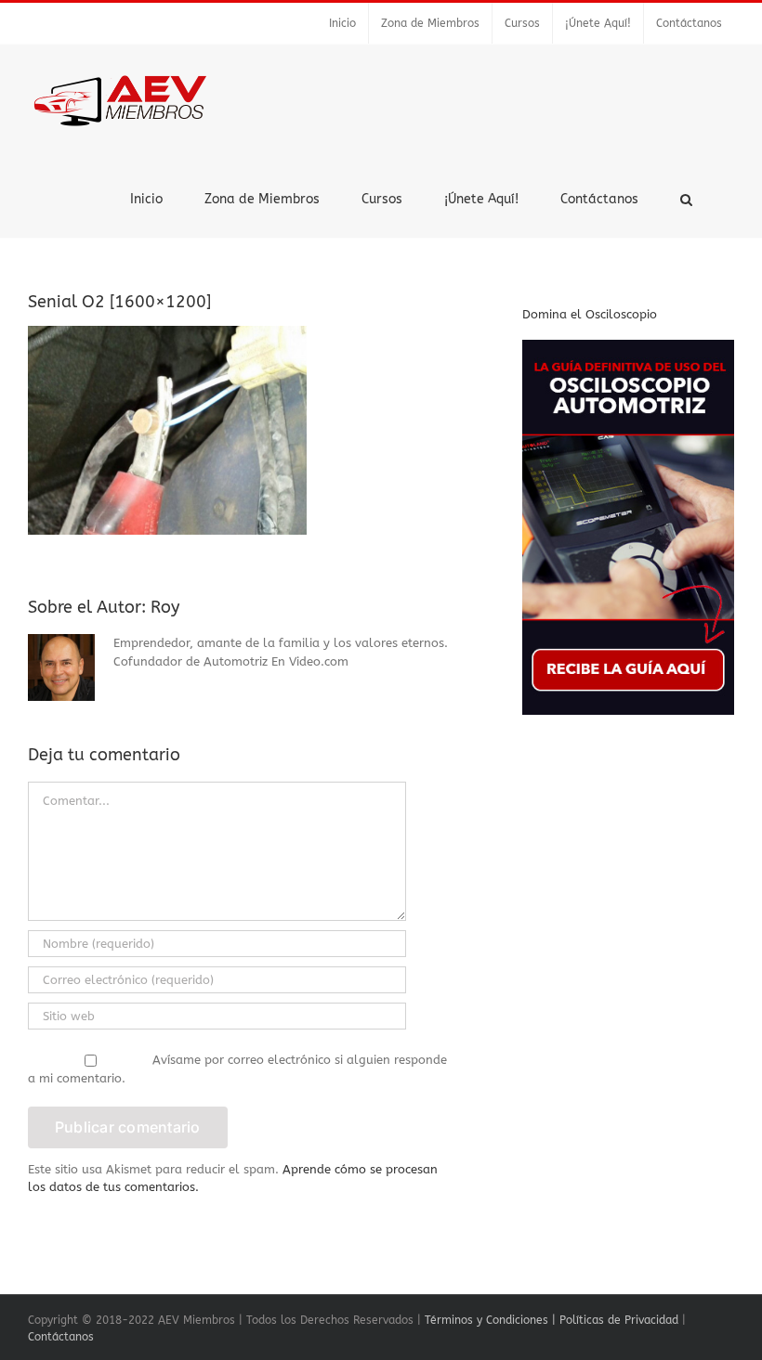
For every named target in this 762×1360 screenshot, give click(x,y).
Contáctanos (61, 1336)
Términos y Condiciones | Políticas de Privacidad (551, 1320)
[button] (686, 198)
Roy (165, 607)
